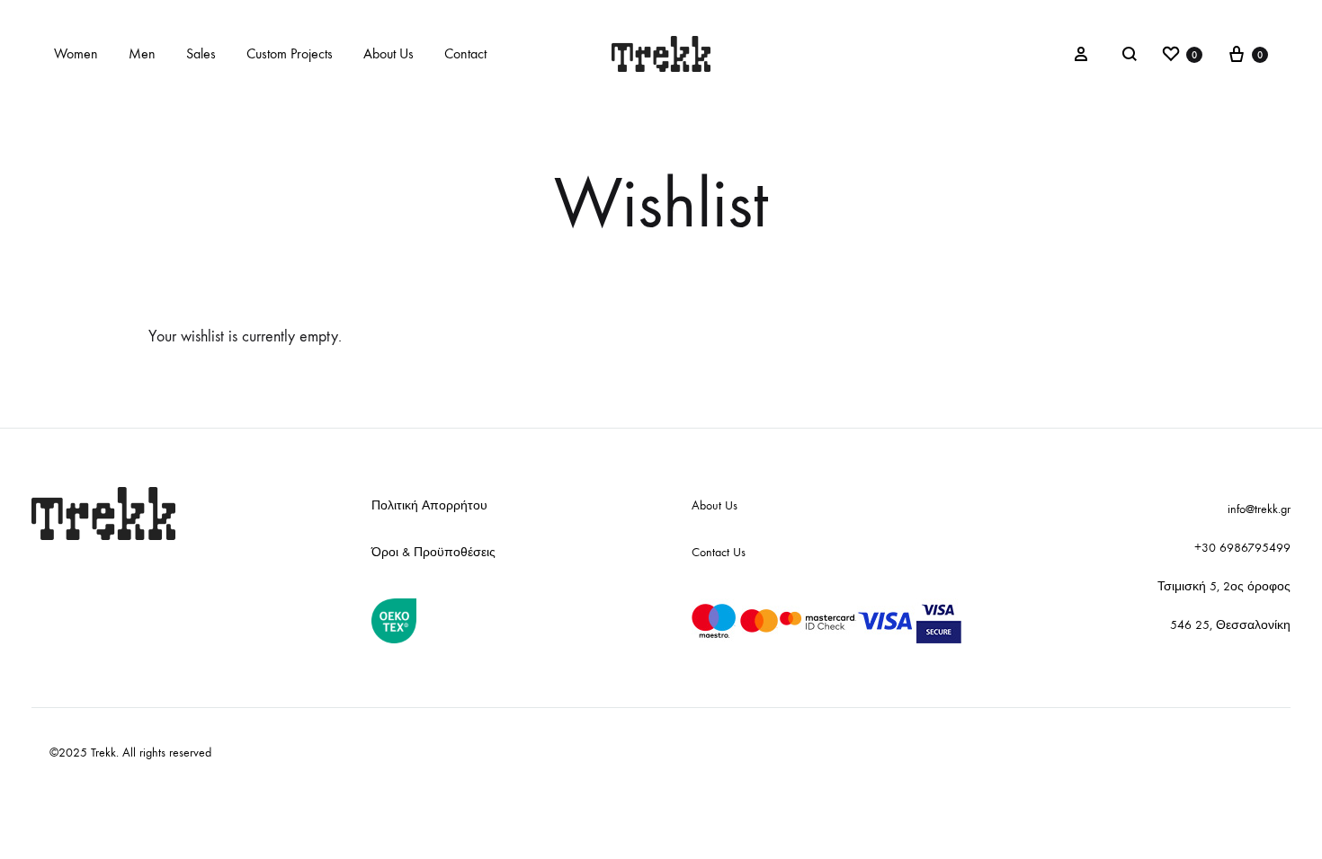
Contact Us (719, 552)
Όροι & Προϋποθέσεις (433, 552)
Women (76, 53)
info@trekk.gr (1259, 509)
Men (142, 53)
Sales (201, 53)
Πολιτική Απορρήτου (429, 505)
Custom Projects (289, 53)
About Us (388, 53)
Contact (465, 53)
